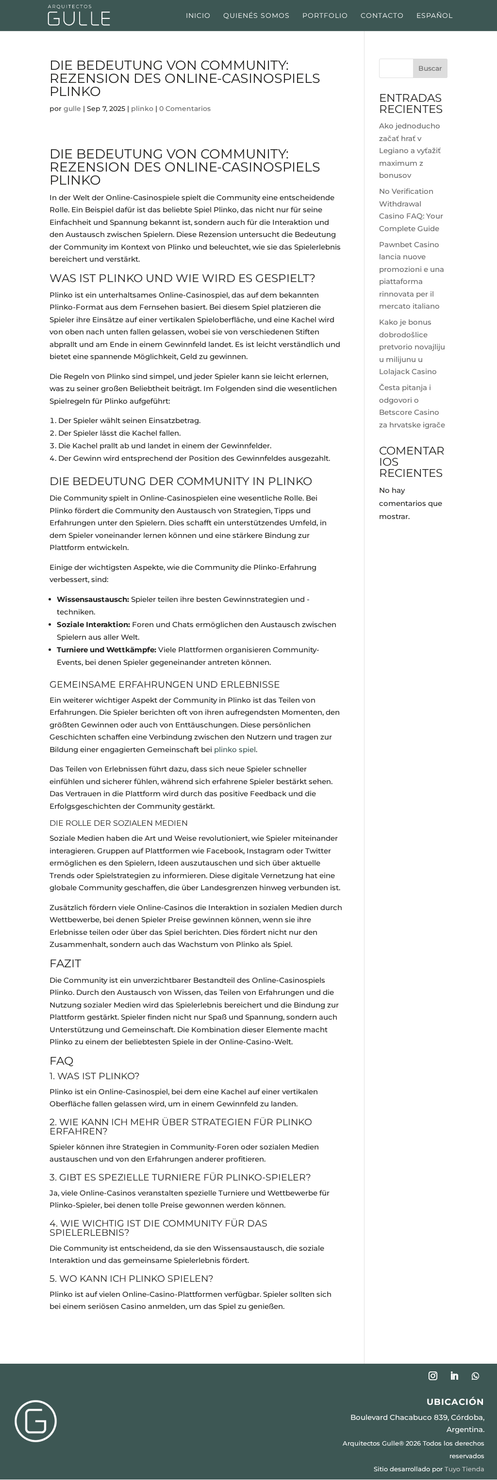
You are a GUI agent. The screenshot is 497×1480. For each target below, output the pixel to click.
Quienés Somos (256, 16)
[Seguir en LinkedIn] (454, 1376)
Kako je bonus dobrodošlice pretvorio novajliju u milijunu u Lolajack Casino (412, 346)
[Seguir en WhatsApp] (475, 1376)
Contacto (382, 16)
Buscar (430, 68)
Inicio (198, 16)
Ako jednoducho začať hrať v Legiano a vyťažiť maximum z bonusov (410, 150)
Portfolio (325, 16)
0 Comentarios (185, 108)
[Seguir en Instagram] (433, 1376)
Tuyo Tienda (464, 1469)
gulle (72, 108)
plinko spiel (235, 749)
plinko (142, 108)
